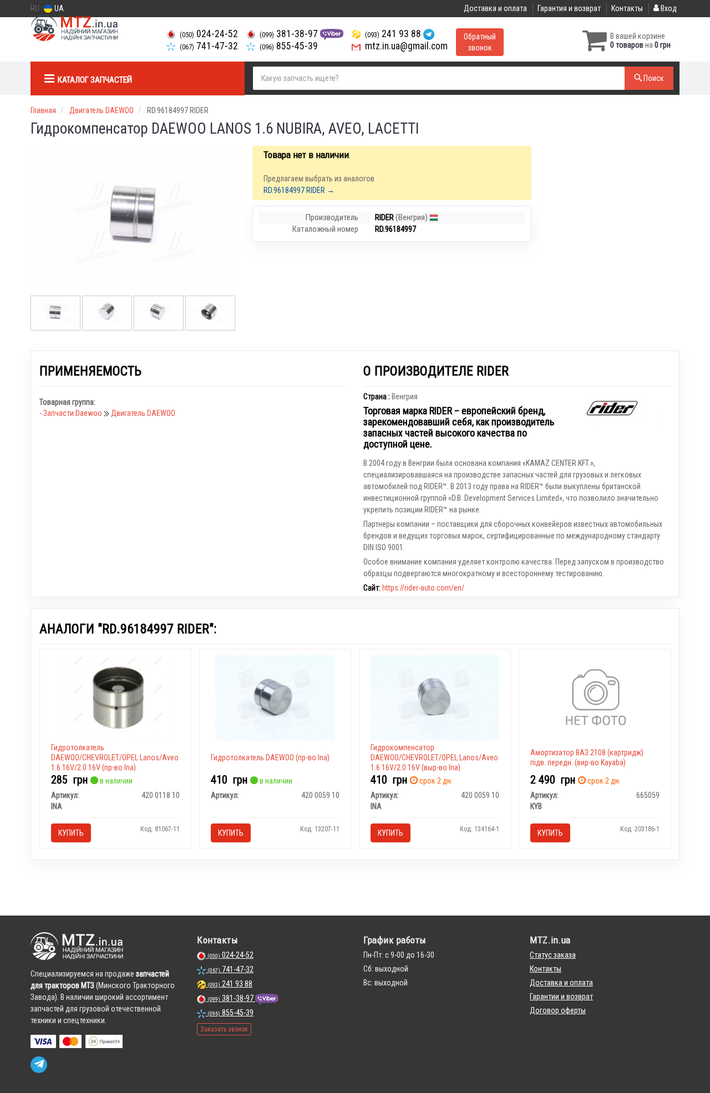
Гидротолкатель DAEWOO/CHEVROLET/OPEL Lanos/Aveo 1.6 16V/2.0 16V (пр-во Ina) (115, 757)
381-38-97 (290, 33)
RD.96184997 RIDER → (298, 190)
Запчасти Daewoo (73, 413)
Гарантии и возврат (561, 996)
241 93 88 (394, 33)
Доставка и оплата (495, 8)
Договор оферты (558, 1010)
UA (58, 8)
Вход (668, 8)
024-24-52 (209, 33)
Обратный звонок (480, 42)
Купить (71, 832)
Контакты (627, 8)
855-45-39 (289, 46)
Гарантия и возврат (569, 8)
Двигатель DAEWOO (143, 413)
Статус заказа (553, 954)
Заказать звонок (224, 1029)
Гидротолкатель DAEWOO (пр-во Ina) (270, 757)
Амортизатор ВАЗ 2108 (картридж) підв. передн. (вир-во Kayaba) (586, 757)
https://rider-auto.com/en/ (423, 587)
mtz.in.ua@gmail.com (405, 46)
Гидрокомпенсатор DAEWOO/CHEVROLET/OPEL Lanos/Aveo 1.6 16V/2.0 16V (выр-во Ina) (434, 757)
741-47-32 (209, 46)
